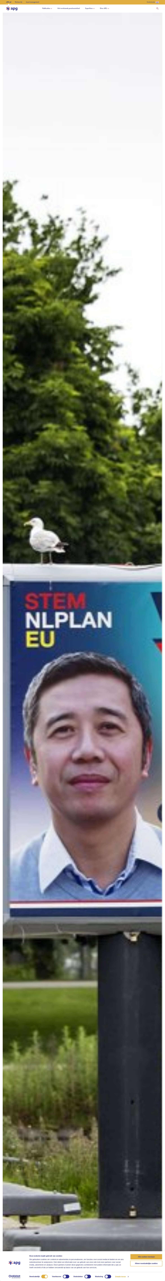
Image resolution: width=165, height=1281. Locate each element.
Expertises (89, 8)
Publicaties (46, 8)
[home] (11, 9)
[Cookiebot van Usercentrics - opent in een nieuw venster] (14, 1276)
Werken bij (18, 2)
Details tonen (120, 1277)
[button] (157, 9)
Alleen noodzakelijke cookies (146, 1263)
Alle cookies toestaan (146, 1257)
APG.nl (8, 2)
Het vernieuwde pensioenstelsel (68, 8)
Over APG (103, 8)
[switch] (66, 1276)
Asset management (32, 2)
